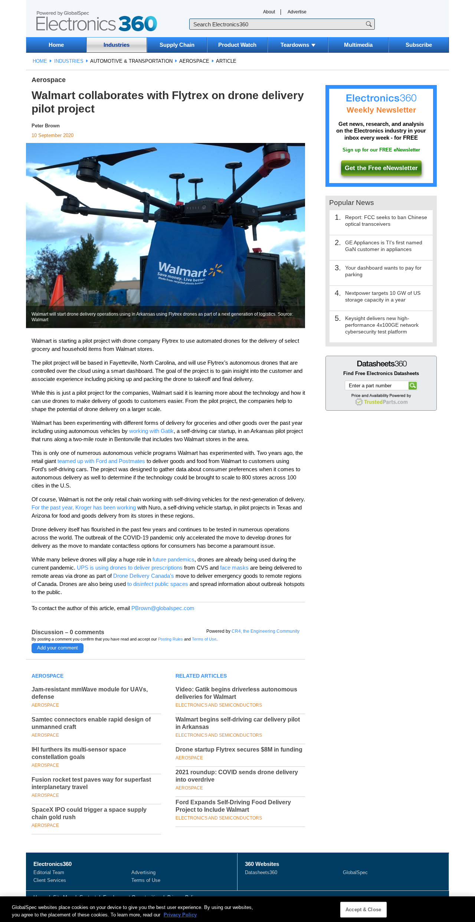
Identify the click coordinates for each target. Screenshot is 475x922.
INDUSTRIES (68, 61)
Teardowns (295, 45)
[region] (237, 909)
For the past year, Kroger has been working (84, 507)
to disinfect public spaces (157, 584)
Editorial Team (48, 872)
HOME (40, 61)
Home (56, 45)
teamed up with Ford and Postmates (101, 461)
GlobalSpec (355, 872)
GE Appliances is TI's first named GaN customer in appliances (383, 246)
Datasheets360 (261, 872)
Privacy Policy (180, 914)
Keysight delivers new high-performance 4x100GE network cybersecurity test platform (382, 325)
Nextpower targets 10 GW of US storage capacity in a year (382, 296)
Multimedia (358, 45)
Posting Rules (170, 639)
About (269, 11)
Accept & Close (363, 909)
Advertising (143, 872)
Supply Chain (177, 45)
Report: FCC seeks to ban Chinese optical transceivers (386, 220)
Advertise (297, 11)
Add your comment (57, 648)
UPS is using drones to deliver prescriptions (130, 567)
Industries (117, 45)
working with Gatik (151, 431)
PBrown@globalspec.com (162, 608)
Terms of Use (204, 639)
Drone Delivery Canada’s (143, 576)
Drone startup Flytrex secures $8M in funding (239, 749)
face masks (234, 567)
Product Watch (237, 45)
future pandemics (173, 559)
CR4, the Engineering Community (265, 631)
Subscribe (419, 45)
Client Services (49, 880)
